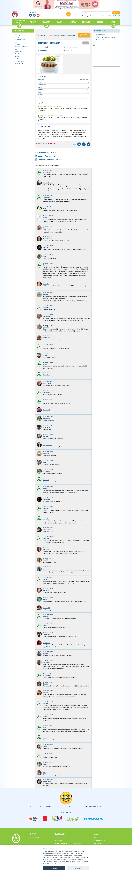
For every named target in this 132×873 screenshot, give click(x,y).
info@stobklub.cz (37, 838)
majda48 (46, 307)
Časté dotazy (98, 843)
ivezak (45, 625)
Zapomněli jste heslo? (114, 15)
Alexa (45, 217)
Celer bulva (41, 90)
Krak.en (45, 355)
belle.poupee (47, 383)
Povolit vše (54, 868)
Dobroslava (46, 265)
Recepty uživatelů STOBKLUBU (106, 37)
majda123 (46, 519)
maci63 (45, 703)
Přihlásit (116, 12)
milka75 (45, 508)
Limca (45, 599)
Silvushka (46, 228)
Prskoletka (46, 427)
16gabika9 (46, 634)
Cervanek (46, 436)
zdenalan (46, 453)
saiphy (45, 488)
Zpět (85, 43)
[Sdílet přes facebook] (84, 144)
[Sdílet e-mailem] (79, 144)
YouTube (38, 15)
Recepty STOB (100, 35)
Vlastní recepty (101, 39)
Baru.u (45, 256)
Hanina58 (46, 480)
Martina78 (46, 662)
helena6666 (47, 781)
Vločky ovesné (42, 84)
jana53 (45, 764)
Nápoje (17, 56)
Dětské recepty (19, 61)
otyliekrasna (47, 675)
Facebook (30, 15)
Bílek (39, 97)
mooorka (46, 327)
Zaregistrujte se (104, 15)
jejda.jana (46, 247)
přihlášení (57, 165)
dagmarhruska (47, 445)
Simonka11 (46, 375)
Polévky (17, 37)
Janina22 (46, 579)
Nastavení (78, 868)
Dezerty (17, 54)
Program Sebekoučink (84, 35)
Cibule (39, 92)
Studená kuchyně (20, 39)
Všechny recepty (20, 35)
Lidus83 (45, 364)
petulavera (46, 569)
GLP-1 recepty (19, 63)
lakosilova (46, 538)
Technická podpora (99, 840)
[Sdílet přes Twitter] (88, 144)
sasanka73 (46, 654)
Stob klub (15, 14)
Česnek (40, 87)
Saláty (16, 49)
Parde (45, 716)
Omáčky (17, 44)
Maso (16, 42)
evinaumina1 (47, 172)
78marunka (46, 197)
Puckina (45, 684)
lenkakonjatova (48, 530)
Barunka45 (46, 410)
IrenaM (45, 560)
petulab (45, 616)
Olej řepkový (41, 95)
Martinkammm (47, 239)
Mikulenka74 (47, 316)
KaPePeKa (46, 643)
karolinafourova (48, 183)
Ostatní (17, 58)
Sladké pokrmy (19, 51)
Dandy (45, 746)
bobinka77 (46, 608)
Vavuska (45, 693)
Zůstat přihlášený (88, 16)
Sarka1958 (46, 338)
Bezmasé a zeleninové (21, 47)
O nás (95, 838)
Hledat (68, 14)
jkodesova (46, 392)
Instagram (34, 15)
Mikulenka (46, 499)
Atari (44, 208)
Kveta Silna (46, 418)
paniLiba (46, 549)
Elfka (44, 773)
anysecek (46, 590)
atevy (45, 727)
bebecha (46, 284)
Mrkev (39, 82)
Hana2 (45, 462)
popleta (45, 294)
